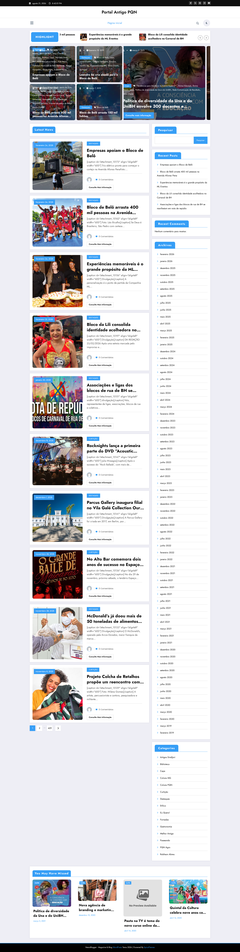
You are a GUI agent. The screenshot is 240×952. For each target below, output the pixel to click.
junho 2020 (165, 691)
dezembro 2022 (167, 504)
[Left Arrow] (200, 38)
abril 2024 (165, 399)
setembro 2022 (167, 524)
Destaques (86, 57)
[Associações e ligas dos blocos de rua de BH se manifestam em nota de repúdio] (57, 402)
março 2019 (166, 726)
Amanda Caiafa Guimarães (152, 93)
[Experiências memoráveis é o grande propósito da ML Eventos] (57, 281)
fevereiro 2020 (167, 719)
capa (52, 57)
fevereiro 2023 (167, 490)
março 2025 (166, 330)
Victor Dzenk (113, 65)
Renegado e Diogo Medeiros (54, 99)
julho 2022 (165, 538)
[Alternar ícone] (32, 23)
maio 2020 (165, 698)
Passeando (165, 840)
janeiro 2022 (166, 559)
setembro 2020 (167, 670)
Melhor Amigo (167, 833)
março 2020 (166, 712)
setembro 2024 (167, 365)
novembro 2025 (167, 275)
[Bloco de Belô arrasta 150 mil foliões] (98, 102)
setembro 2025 (167, 289)
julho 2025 (165, 302)
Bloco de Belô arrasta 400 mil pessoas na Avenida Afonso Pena (51, 114)
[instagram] (204, 3)
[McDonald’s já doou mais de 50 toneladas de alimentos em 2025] (57, 632)
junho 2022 (165, 545)
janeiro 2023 (166, 497)
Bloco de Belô (102, 57)
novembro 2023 (167, 427)
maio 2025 (165, 316)
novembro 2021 (167, 573)
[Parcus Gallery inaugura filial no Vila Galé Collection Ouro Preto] (57, 517)
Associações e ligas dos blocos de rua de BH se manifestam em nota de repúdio (187, 37)
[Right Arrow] (206, 38)
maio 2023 (165, 469)
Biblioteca (164, 764)
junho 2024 (165, 386)
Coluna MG (165, 778)
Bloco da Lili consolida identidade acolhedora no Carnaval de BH (126, 36)
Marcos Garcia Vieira (55, 95)
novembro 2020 (167, 656)
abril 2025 (165, 323)
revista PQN (47, 69)
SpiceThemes (149, 947)
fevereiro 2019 (167, 732)
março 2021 (166, 628)
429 (50, 728)
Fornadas (164, 819)
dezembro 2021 (167, 566)
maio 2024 (165, 393)
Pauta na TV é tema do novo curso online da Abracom (142, 923)
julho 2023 (165, 455)
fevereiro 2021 (167, 635)
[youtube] (209, 3)
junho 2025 (165, 309)
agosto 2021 (166, 594)
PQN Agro (165, 847)
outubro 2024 (166, 358)
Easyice (112, 61)
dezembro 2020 (167, 649)
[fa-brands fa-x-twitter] (195, 3)
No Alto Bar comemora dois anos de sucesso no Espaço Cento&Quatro (114, 561)
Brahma (45, 57)
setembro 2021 (167, 587)
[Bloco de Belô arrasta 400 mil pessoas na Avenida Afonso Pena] (57, 222)
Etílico (163, 805)
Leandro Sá (84, 65)
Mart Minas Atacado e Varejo (44, 61)
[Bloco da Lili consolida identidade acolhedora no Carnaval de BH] (57, 341)
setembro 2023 (167, 441)
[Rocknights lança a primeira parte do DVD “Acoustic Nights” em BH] (57, 460)
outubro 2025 (166, 282)
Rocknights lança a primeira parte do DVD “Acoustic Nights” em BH (113, 448)
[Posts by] (34, 50)
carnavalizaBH (85, 61)
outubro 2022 (166, 517)
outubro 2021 (166, 580)
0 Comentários (106, 179)
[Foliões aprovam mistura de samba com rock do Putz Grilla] (167, 83)
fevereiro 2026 (167, 254)
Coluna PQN (166, 785)
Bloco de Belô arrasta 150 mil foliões (98, 114)
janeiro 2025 (166, 344)
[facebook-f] (190, 3)
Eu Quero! (165, 812)
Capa (132, 93)
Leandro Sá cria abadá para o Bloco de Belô (98, 76)
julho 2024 (165, 379)
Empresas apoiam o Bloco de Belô (51, 76)
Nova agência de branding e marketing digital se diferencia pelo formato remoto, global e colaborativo (96, 907)
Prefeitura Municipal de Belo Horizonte (48, 65)
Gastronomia (166, 826)
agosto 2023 (166, 448)
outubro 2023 (166, 434)
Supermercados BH (98, 65)
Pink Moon (62, 61)
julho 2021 (165, 601)
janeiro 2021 (166, 642)
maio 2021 (165, 615)
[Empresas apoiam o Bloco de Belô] (57, 165)
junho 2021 (165, 608)
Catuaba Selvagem (100, 61)
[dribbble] (200, 3)
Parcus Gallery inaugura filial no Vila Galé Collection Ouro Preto (115, 505)
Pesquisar (165, 130)
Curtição (93, 439)
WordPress (117, 947)
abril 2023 (165, 476)
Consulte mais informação (143, 115)
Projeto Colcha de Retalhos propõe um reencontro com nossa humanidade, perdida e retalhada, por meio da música (115, 679)
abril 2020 (165, 705)
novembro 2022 (167, 510)
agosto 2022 (166, 531)
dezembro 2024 (167, 351)
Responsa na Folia (40, 103)
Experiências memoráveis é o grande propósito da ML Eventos (68, 36)
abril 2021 (165, 621)
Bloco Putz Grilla (172, 93)
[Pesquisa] (197, 23)
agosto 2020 (166, 677)
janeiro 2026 (166, 261)
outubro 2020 (166, 663)
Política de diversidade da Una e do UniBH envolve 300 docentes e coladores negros (51, 913)
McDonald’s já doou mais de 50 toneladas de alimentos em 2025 (114, 618)
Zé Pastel (83, 69)
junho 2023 (165, 462)
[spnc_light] (206, 22)
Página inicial (115, 23)
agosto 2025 (166, 295)
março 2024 (166, 406)
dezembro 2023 (167, 420)
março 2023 (166, 483)
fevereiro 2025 (167, 337)
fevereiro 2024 (167, 413)
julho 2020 (165, 684)
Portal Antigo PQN (119, 12)
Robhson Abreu (60, 69)
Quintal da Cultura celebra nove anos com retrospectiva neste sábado (188, 910)
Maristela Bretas (62, 57)
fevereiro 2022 (167, 552)
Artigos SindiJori (167, 757)
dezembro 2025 (167, 268)
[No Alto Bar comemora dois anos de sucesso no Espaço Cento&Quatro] (57, 574)
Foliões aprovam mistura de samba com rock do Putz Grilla (166, 103)
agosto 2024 (166, 372)
